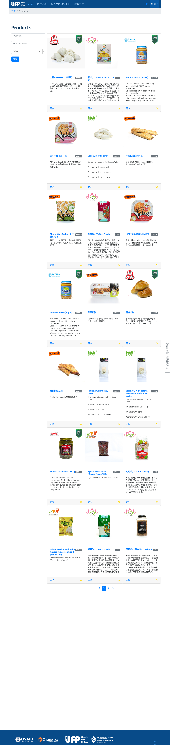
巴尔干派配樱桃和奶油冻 (137, 234)
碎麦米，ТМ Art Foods (99, 549)
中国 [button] (153, 4)
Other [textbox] (16, 51)
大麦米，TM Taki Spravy (137, 471)
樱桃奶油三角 (56, 390)
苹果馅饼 (92, 312)
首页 (13, 11)
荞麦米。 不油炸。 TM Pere (139, 549)
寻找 (15, 59)
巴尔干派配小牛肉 (58, 155)
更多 (52, 108)
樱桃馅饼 (130, 312)
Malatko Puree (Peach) (137, 77)
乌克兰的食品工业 (60, 4)
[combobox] (28, 51)
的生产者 (42, 4)
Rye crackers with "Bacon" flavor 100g (97, 472)
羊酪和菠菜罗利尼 (134, 155)
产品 (30, 4)
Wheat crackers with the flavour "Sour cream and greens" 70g (62, 551)
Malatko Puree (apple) (61, 312)
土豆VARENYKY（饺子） (61, 77)
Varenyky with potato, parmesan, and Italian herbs (137, 393)
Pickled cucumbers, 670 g (62, 471)
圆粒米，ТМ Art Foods (99, 234)
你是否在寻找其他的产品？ (167, 358)
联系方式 (79, 4)
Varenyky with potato (99, 155)
